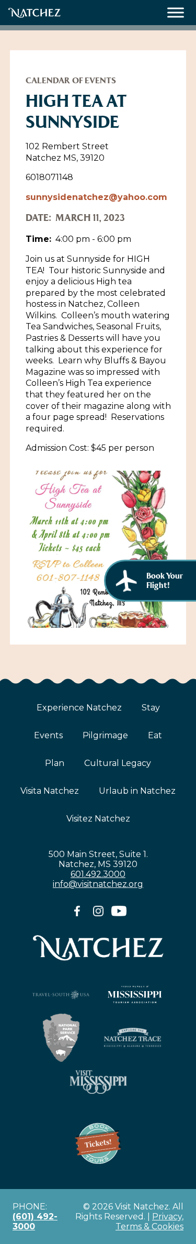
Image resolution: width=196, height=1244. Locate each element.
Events (48, 735)
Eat (155, 735)
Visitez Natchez (98, 819)
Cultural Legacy (117, 763)
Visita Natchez (49, 791)
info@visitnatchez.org (98, 884)
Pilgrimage (105, 735)
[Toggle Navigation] (176, 12)
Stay (151, 708)
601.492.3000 (98, 874)
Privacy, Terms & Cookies (149, 1221)
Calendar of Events (71, 80)
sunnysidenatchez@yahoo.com (96, 197)
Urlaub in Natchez (137, 791)
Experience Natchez (79, 708)
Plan (54, 763)
